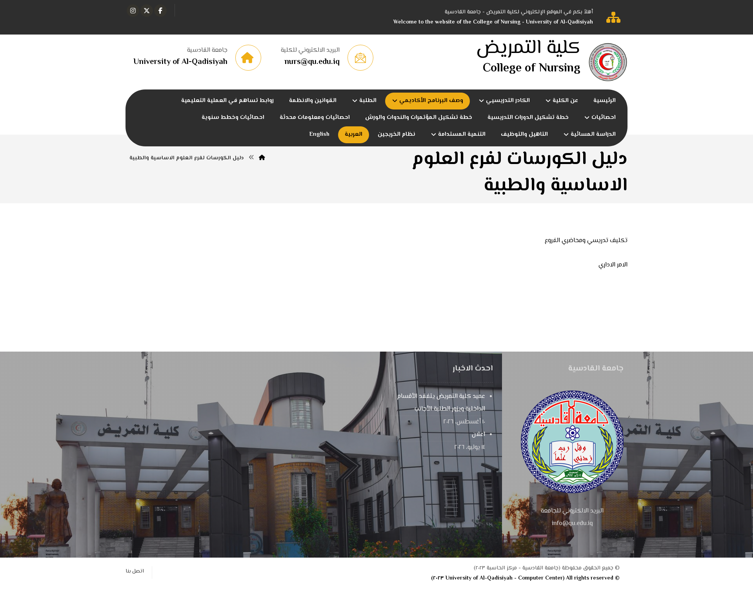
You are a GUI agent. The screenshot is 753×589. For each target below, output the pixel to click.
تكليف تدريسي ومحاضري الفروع (586, 241)
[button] (160, 10)
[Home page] (262, 158)
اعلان (478, 434)
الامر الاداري (613, 265)
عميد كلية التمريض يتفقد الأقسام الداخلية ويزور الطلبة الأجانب (441, 403)
